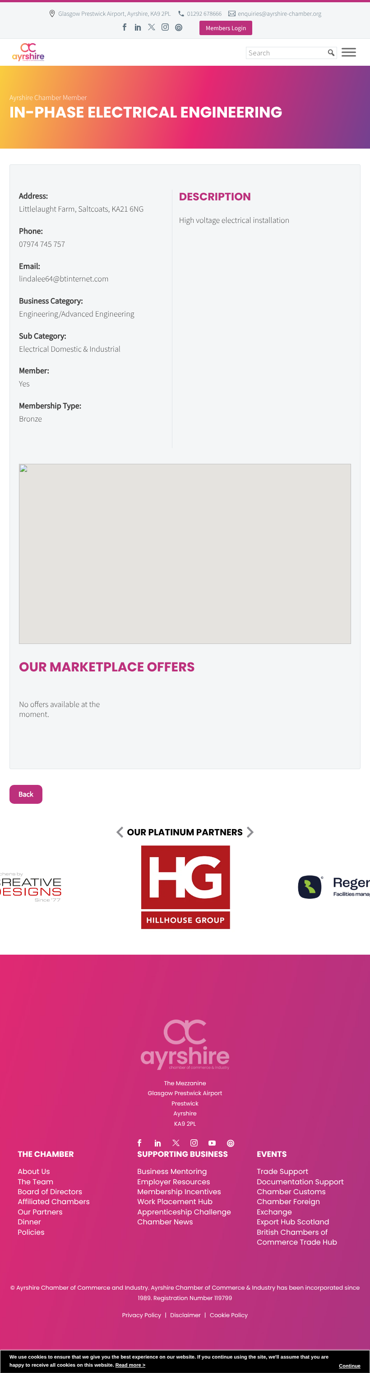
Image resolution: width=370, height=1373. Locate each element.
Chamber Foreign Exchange (288, 1206)
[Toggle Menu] (349, 52)
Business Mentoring (172, 1171)
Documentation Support (300, 1182)
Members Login (226, 28)
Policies (31, 1232)
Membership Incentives (179, 1192)
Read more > (130, 1365)
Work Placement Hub (175, 1201)
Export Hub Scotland (293, 1222)
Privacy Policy (141, 1315)
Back (25, 794)
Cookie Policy (229, 1315)
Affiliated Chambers (54, 1201)
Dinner (29, 1222)
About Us (34, 1171)
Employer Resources (173, 1182)
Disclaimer (185, 1315)
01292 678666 (204, 13)
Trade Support (282, 1171)
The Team (35, 1182)
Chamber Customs (291, 1192)
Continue (350, 1366)
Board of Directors (50, 1192)
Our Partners (40, 1212)
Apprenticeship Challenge (184, 1212)
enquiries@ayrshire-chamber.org (279, 13)
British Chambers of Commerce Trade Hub (297, 1237)
